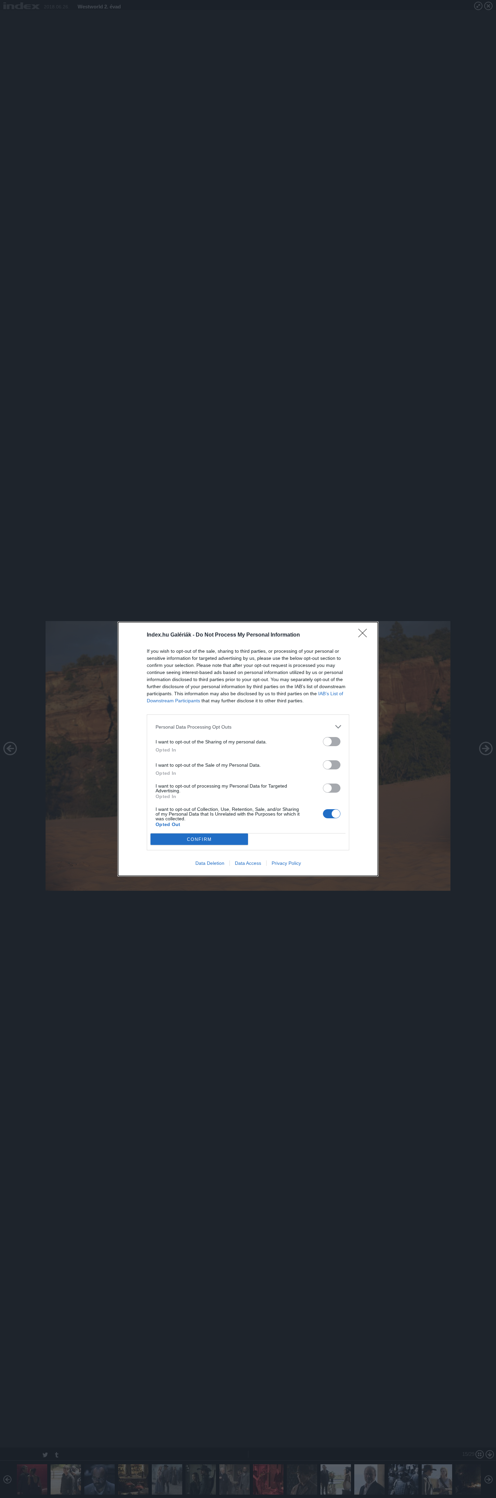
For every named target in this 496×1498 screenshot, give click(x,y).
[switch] (331, 741)
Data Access (248, 863)
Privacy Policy (286, 863)
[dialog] (248, 749)
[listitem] (248, 726)
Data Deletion (209, 863)
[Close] (364, 635)
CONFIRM (199, 839)
